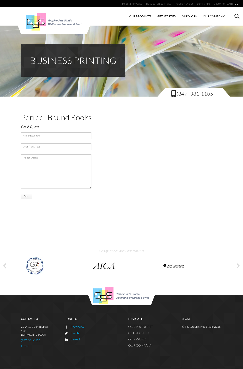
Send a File (203, 3)
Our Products (140, 16)
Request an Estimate (158, 3)
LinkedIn (76, 339)
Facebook (77, 327)
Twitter (76, 333)
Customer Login (223, 3)
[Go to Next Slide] (238, 265)
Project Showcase (131, 3)
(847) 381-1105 (194, 94)
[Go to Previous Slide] (5, 265)
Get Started (166, 16)
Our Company (213, 16)
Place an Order (184, 3)
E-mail (24, 346)
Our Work (189, 16)
